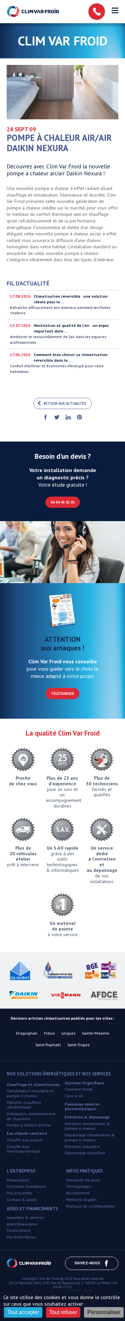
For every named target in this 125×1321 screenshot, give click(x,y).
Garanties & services (25, 1217)
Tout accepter (23, 1312)
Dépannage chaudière (85, 1152)
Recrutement (77, 1192)
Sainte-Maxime (95, 1033)
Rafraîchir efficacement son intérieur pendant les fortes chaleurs (60, 304)
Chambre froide (79, 1089)
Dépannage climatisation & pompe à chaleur (90, 1137)
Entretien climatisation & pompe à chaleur (87, 1126)
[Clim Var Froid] (33, 11)
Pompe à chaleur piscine (29, 1124)
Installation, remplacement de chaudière (31, 1116)
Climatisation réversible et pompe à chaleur (30, 1093)
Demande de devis (83, 1179)
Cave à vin (74, 1095)
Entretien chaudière (82, 1146)
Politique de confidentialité (90, 1206)
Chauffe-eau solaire (24, 1139)
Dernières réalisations (26, 1186)
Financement (19, 1230)
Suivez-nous (87, 1262)
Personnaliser (103, 1312)
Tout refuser (63, 1312)
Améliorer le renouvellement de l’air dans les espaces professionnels (59, 333)
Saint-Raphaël (48, 1044)
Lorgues (68, 1033)
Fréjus (49, 1033)
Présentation (18, 1179)
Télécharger (62, 693)
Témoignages (78, 1186)
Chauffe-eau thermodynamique (24, 1149)
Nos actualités (19, 1192)
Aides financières (22, 1224)
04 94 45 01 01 (63, 502)
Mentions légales (81, 1199)
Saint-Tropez (78, 1044)
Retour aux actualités (65, 403)
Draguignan (26, 1033)
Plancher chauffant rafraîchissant (24, 1105)
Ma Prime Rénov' (22, 1236)
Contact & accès (22, 1199)
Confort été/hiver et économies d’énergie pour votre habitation (58, 363)
